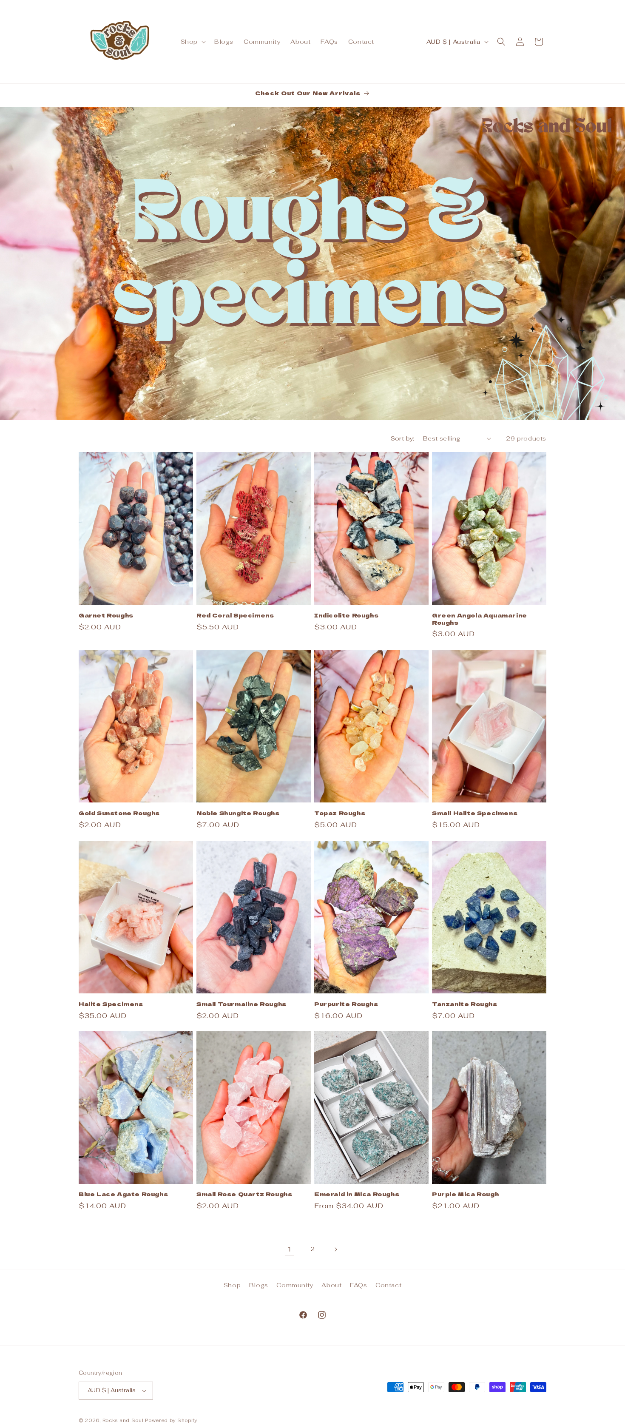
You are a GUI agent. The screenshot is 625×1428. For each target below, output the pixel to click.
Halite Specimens (111, 1003)
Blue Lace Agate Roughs (123, 1194)
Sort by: (403, 438)
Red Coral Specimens (235, 615)
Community (294, 1285)
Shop (232, 1285)
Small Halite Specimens (474, 813)
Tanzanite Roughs (464, 1003)
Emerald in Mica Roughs (356, 1194)
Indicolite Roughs (346, 615)
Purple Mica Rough (465, 1194)
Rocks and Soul (123, 1420)
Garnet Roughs (106, 615)
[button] (192, 42)
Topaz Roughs (339, 813)
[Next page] (335, 1249)
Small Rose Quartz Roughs (244, 1194)
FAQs (358, 1285)
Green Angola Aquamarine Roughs (479, 619)
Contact (388, 1285)
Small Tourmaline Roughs (241, 1003)
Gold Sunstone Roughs (119, 813)
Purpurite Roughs (346, 1003)
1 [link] (289, 1249)
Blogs (258, 1285)
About (331, 1285)
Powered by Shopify (171, 1420)
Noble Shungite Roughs (238, 813)
